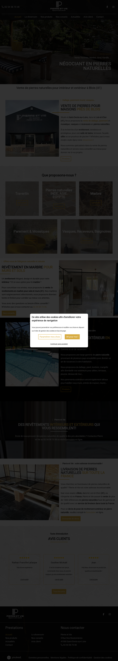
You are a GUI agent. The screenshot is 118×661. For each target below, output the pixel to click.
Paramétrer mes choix (50, 337)
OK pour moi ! (72, 337)
